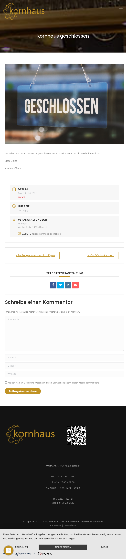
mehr (104, 547)
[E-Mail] (75, 285)
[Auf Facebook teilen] (53, 285)
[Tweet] (60, 285)
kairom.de (98, 521)
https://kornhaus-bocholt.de (46, 233)
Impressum (55, 525)
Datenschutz (69, 525)
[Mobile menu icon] (121, 10)
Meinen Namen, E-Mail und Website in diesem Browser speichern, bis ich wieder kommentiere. (53, 382)
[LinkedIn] (68, 285)
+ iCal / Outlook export (100, 255)
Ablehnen (21, 547)
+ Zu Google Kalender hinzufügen (35, 255)
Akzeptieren (63, 547)
